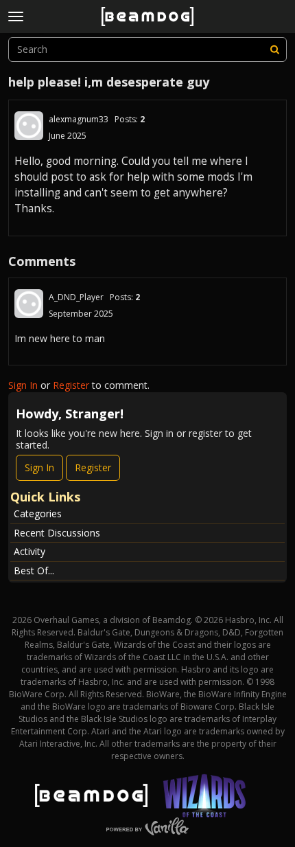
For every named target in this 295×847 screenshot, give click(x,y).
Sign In (23, 385)
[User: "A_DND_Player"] (28, 303)
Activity (29, 551)
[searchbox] (147, 49)
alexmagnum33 (78, 119)
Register (71, 385)
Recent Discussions (57, 532)
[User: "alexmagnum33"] (28, 125)
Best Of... (34, 570)
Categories (38, 513)
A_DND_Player (76, 297)
